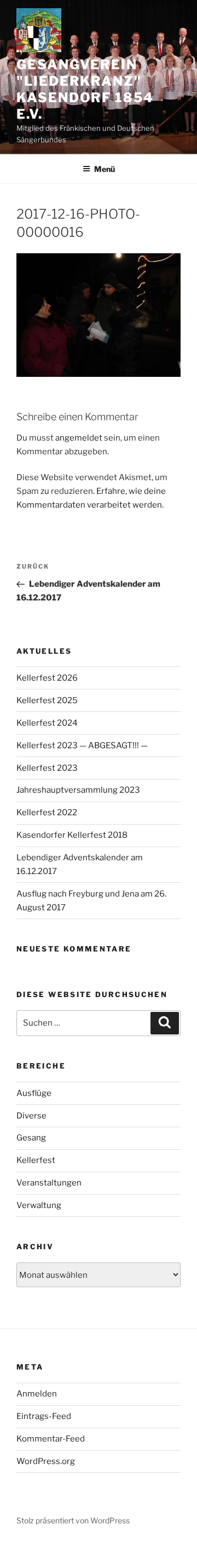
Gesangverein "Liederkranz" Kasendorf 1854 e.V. (85, 89)
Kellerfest (35, 1160)
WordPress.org (45, 1461)
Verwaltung (38, 1205)
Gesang (31, 1138)
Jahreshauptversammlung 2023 (78, 790)
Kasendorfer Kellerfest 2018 (72, 835)
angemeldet (78, 438)
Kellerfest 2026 (47, 678)
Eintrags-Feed (43, 1416)
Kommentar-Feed (50, 1439)
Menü (104, 169)
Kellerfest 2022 (46, 812)
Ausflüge (33, 1093)
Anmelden (36, 1394)
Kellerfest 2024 (47, 723)
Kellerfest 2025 (47, 700)
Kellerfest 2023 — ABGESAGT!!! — (82, 745)
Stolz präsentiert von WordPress (73, 1520)
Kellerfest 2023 (47, 768)
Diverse (31, 1116)
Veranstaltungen (49, 1183)
